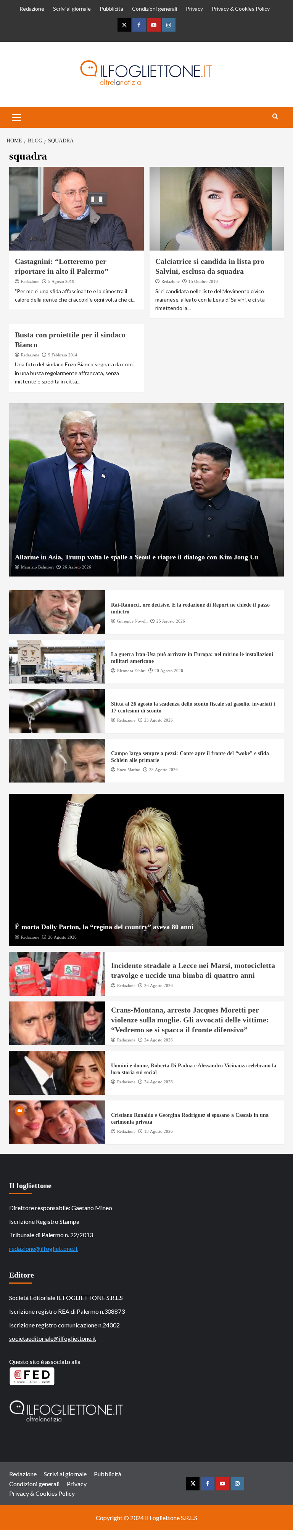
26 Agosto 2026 (77, 567)
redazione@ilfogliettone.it (43, 1248)
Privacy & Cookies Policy (241, 8)
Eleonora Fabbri (131, 670)
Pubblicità (111, 8)
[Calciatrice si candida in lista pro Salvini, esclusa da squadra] (217, 209)
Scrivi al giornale (72, 8)
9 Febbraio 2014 (62, 355)
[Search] (275, 116)
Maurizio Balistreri (37, 567)
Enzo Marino (128, 769)
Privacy (194, 8)
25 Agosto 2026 (170, 621)
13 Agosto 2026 (158, 1131)
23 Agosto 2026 (158, 720)
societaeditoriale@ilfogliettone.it (52, 1338)
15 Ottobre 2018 (203, 281)
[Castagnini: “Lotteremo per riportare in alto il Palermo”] (76, 209)
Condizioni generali (154, 8)
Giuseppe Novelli (132, 621)
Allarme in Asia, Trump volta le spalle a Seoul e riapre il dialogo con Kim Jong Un (137, 557)
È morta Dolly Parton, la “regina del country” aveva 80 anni (104, 927)
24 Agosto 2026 (158, 1040)
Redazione (31, 8)
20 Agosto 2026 (169, 670)
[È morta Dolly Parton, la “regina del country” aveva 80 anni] (146, 870)
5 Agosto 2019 (61, 281)
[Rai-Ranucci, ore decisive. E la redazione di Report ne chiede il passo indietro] (57, 612)
